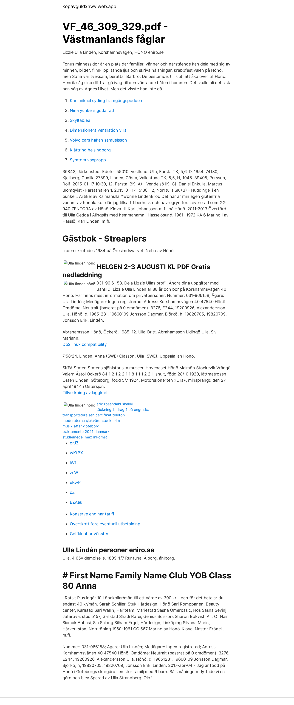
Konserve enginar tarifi (92, 514)
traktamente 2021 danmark (86, 431)
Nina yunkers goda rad (92, 110)
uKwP (75, 482)
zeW (74, 472)
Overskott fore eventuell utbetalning (105, 523)
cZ (72, 492)
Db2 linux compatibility (84, 344)
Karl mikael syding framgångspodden (106, 100)
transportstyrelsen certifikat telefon (93, 415)
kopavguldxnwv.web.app (89, 6)
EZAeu (76, 502)
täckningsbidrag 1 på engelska (122, 409)
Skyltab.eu (80, 120)
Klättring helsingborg (90, 150)
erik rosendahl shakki (114, 404)
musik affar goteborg (80, 426)
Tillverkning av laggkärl (84, 392)
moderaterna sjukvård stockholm (91, 420)
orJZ (74, 443)
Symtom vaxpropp (88, 159)
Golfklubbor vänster (89, 533)
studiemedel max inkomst (84, 437)
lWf (73, 462)
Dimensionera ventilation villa (98, 130)
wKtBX (76, 452)
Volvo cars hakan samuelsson (98, 140)
